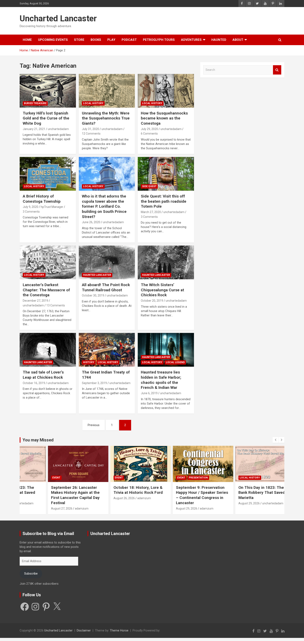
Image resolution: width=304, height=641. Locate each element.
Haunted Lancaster (97, 275)
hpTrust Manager (52, 206)
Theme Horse (119, 630)
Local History (93, 103)
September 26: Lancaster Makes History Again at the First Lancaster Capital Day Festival (55, 495)
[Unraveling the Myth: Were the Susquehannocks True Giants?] (107, 91)
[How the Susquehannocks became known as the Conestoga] (166, 91)
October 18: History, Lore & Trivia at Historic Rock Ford (118, 490)
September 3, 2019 (94, 383)
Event (36, 477)
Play (111, 40)
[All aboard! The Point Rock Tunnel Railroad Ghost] (107, 262)
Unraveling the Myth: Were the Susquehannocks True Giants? (106, 118)
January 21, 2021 (34, 129)
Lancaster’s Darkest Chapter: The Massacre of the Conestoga (46, 289)
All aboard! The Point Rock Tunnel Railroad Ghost (106, 287)
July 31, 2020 (90, 129)
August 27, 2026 (42, 508)
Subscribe (31, 573)
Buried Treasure (35, 103)
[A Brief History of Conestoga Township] (47, 174)
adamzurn (62, 508)
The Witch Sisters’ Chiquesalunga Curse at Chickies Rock (162, 289)
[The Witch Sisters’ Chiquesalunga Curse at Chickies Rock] (166, 262)
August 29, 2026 (166, 508)
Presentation (178, 477)
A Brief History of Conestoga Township (42, 199)
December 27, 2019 (35, 300)
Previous (93, 425)
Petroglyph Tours (159, 40)
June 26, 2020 (91, 222)
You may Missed (38, 439)
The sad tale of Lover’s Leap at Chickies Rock (43, 375)
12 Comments (91, 133)
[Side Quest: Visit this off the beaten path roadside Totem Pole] (166, 174)
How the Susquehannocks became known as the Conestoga (164, 118)
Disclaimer (84, 630)
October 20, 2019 (152, 300)
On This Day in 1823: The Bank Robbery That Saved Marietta (242, 492)
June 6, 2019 (149, 393)
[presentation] (275, 440)
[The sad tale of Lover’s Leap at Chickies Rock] (47, 350)
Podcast (129, 40)
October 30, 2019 (93, 295)
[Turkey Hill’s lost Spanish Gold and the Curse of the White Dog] (47, 91)
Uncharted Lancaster (58, 18)
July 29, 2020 (149, 129)
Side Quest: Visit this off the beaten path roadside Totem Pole (163, 201)
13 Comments (55, 305)
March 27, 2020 (151, 212)
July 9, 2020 (30, 206)
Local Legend (175, 362)
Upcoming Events (53, 40)
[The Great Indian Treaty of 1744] (107, 350)
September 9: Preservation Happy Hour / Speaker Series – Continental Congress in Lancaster (182, 495)
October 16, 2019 (34, 383)
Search (277, 70)
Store (79, 40)
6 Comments (149, 133)
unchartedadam (58, 129)
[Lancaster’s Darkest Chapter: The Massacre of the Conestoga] (47, 262)
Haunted (218, 40)
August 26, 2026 (104, 498)
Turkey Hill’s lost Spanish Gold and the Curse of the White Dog (46, 118)
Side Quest (149, 186)
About (237, 40)
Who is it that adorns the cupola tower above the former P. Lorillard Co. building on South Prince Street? (104, 206)
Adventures (191, 40)
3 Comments (31, 211)
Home (27, 40)
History (88, 362)
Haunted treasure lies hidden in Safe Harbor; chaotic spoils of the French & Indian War (161, 380)
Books (96, 40)
